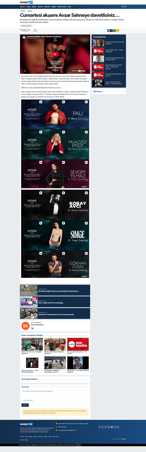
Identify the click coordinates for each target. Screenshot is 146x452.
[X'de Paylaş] (111, 30)
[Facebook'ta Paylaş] (108, 30)
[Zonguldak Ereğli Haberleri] (26, 2)
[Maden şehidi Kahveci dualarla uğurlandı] (55, 344)
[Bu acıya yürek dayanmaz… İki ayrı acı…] (78, 344)
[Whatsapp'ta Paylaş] (114, 30)
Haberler (22, 11)
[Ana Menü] (125, 7)
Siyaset (40, 6)
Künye (26, 440)
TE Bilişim (123, 439)
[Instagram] (105, 427)
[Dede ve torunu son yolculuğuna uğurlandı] (32, 344)
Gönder (25, 405)
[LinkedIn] (108, 427)
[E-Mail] (32, 328)
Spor (69, 6)
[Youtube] (111, 427)
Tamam (78, 445)
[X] (102, 427)
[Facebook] (99, 427)
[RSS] (118, 427)
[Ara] (123, 7)
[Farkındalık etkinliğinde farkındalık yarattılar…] (55, 363)
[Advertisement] (109, 107)
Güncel (22, 6)
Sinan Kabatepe (37, 325)
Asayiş (28, 6)
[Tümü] (124, 91)
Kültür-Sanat (61, 6)
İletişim (22, 440)
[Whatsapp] (114, 427)
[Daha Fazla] (117, 30)
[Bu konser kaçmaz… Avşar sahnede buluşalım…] (32, 363)
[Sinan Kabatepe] (25, 326)
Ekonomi (47, 6)
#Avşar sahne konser (26, 25)
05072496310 (62, 427)
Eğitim (34, 6)
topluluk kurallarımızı (36, 410)
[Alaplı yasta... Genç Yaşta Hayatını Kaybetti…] (78, 363)
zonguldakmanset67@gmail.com (67, 430)
